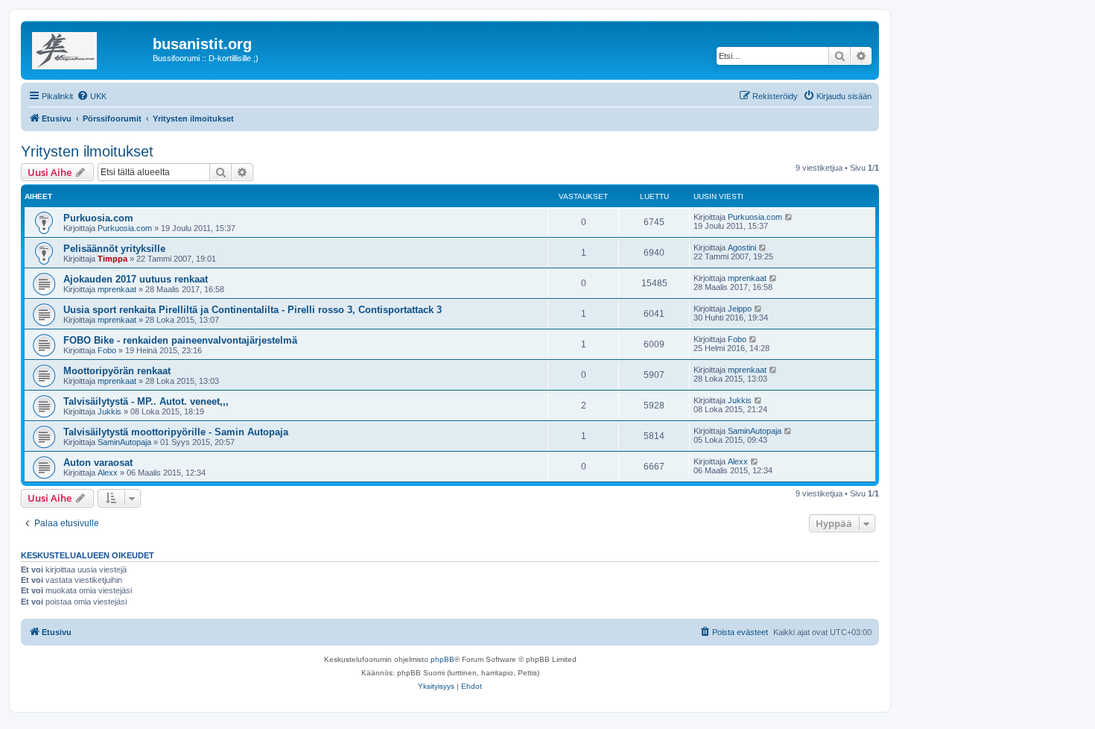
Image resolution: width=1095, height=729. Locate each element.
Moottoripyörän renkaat (117, 370)
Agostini (742, 247)
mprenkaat (117, 289)
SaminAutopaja (124, 442)
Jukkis (109, 411)
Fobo (107, 350)
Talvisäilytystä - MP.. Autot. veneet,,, (146, 401)
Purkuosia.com (98, 218)
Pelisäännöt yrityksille (114, 248)
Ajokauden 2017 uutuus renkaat (135, 279)
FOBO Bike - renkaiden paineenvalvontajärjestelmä (180, 340)
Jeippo (740, 308)
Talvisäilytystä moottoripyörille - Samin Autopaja (175, 432)
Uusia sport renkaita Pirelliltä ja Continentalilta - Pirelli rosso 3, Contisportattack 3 (252, 309)
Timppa (112, 258)
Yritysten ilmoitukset (87, 151)
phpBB (442, 659)
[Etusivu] (89, 48)
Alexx (108, 472)
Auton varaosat (98, 462)
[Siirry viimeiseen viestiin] (789, 216)
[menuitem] (92, 96)
